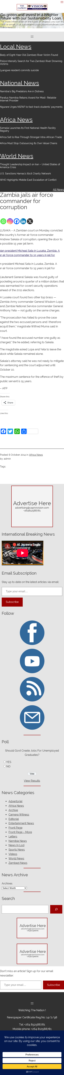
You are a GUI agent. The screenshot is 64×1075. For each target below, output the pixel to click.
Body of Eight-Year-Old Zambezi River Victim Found (29, 55)
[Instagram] (10, 221)
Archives (7, 883)
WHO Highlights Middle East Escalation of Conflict (28, 179)
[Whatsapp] (3, 221)
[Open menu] (62, 2)
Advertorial (15, 801)
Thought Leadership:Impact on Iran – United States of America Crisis (30, 166)
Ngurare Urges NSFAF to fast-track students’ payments (31, 106)
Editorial (14, 819)
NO (8, 766)
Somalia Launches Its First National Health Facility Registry (28, 129)
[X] (30, 221)
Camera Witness (19, 814)
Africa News (16, 119)
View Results (32, 780)
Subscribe (12, 602)
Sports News (17, 849)
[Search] (56, 909)
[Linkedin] (23, 221)
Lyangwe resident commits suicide (19, 70)
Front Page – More (20, 832)
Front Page (15, 827)
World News (16, 156)
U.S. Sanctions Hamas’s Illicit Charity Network (25, 173)
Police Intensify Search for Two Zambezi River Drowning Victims (31, 62)
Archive (13, 810)
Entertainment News (21, 823)
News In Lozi (16, 845)
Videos (13, 854)
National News (19, 83)
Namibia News (18, 841)
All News (58, 189)
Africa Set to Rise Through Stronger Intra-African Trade (31, 137)
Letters (13, 836)
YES (8, 762)
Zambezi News (18, 863)
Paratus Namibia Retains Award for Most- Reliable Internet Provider (28, 99)
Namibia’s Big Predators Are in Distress (22, 91)
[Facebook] (17, 221)
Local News (15, 46)
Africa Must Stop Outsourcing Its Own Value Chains (28, 143)
